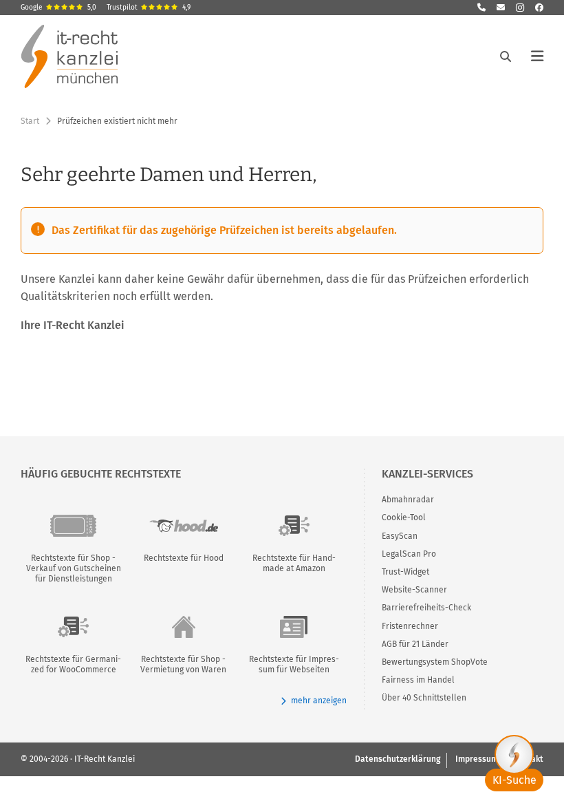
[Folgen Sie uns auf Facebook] (539, 7)
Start (30, 121)
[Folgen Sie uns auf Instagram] (520, 7)
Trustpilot (149, 7)
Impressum (476, 759)
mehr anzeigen (318, 700)
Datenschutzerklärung (397, 759)
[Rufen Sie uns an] (481, 7)
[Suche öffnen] (505, 56)
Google (58, 7)
